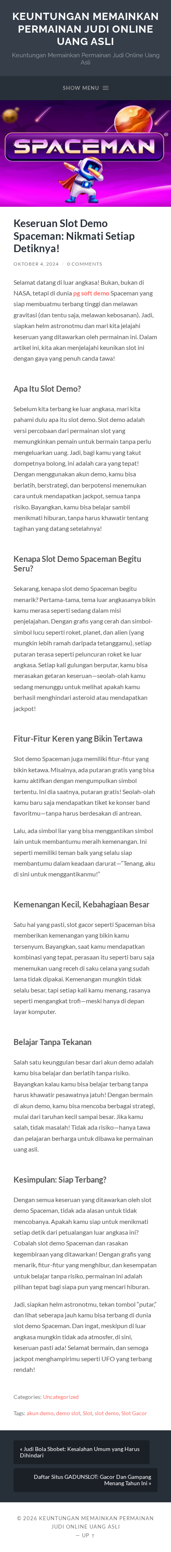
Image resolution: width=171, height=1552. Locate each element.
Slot (87, 1413)
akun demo (40, 1413)
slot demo (107, 1413)
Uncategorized (61, 1397)
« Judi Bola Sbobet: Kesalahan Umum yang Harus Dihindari (80, 1452)
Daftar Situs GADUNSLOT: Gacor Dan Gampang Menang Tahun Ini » (92, 1480)
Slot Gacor (134, 1413)
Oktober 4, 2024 (36, 264)
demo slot (68, 1413)
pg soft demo (91, 293)
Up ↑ (88, 1535)
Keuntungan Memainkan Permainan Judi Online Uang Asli (85, 28)
